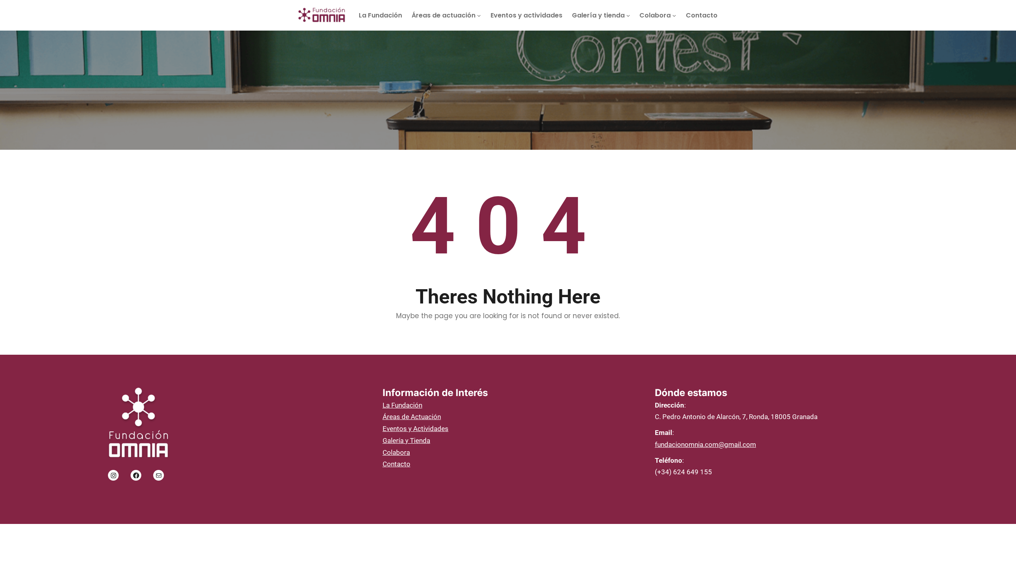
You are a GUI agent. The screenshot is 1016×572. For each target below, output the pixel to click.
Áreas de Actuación (412, 417)
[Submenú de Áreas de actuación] (479, 15)
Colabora (396, 452)
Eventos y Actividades (415, 429)
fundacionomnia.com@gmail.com (705, 444)
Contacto (396, 464)
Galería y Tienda (406, 440)
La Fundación (402, 405)
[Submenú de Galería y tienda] (628, 15)
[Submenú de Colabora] (674, 15)
